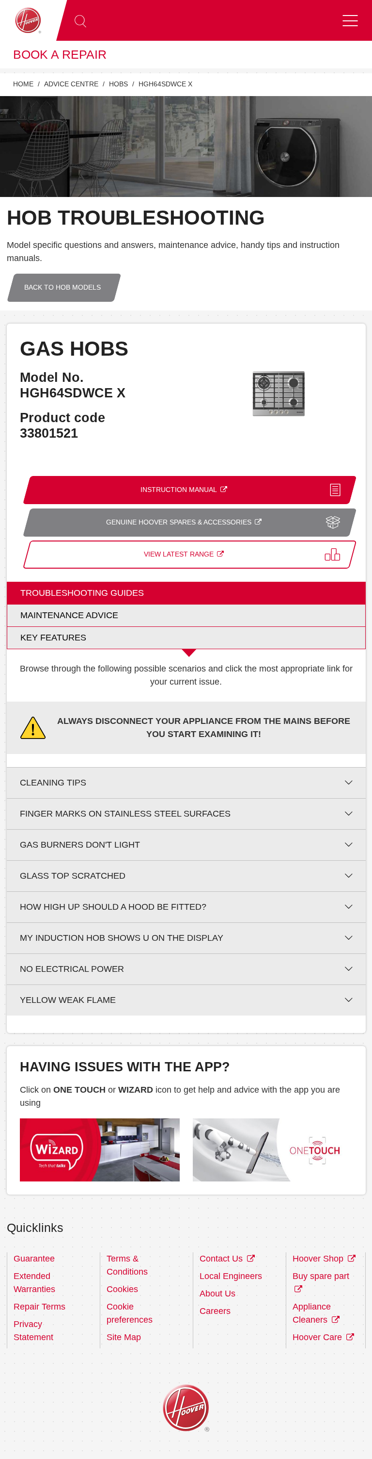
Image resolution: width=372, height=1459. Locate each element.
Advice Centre (71, 84)
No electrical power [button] (72, 969)
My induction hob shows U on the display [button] (121, 938)
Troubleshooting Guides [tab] (82, 593)
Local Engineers (231, 1276)
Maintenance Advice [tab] (69, 615)
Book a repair (60, 54)
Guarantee (34, 1258)
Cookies (122, 1289)
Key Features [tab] (53, 637)
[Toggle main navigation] (350, 20)
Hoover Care (318, 1337)
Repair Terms (39, 1306)
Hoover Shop (319, 1258)
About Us (217, 1293)
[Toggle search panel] (80, 20)
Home (23, 84)
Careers (215, 1311)
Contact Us (222, 1258)
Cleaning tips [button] (53, 782)
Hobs (118, 84)
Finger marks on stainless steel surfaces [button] (125, 814)
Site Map (124, 1337)
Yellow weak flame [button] (68, 1000)
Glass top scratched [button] (72, 876)
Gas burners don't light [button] (80, 845)
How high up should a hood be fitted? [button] (113, 907)
